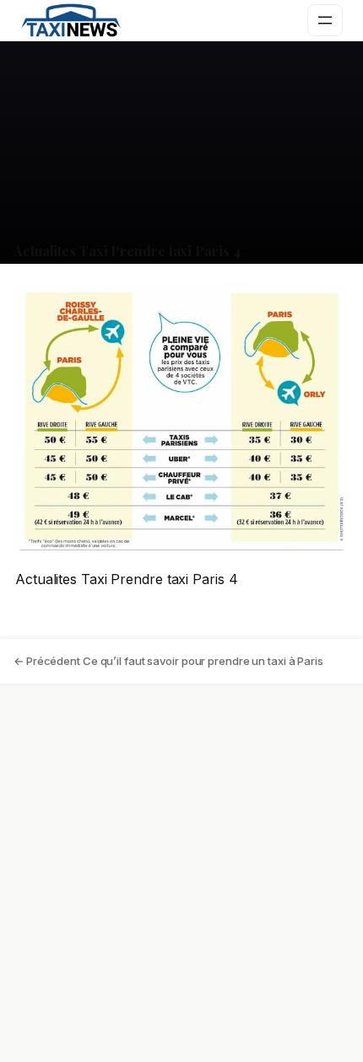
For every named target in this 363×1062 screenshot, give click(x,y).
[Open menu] (325, 19)
